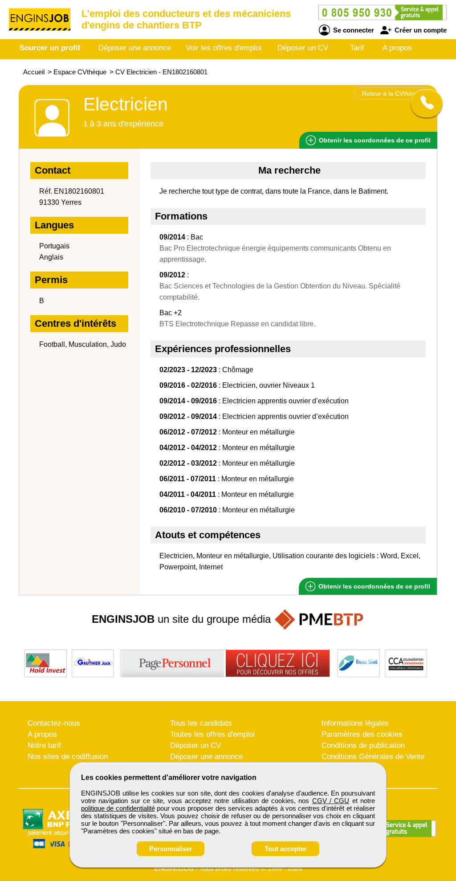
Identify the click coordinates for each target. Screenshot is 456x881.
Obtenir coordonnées (374, 140)
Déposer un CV (302, 48)
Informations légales (355, 723)
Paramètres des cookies (362, 734)
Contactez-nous (54, 723)
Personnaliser (170, 849)
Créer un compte (420, 30)
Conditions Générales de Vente (373, 756)
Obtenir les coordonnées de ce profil (373, 586)
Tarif (357, 48)
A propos (397, 48)
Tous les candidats (201, 723)
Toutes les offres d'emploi (212, 734)
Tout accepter (286, 849)
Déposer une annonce (134, 48)
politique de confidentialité (118, 808)
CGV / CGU (331, 800)
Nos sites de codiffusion (68, 756)
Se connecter (352, 30)
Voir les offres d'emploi (223, 48)
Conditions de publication (363, 745)
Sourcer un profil (50, 48)
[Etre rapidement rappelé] (423, 103)
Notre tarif (44, 745)
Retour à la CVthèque (392, 93)
